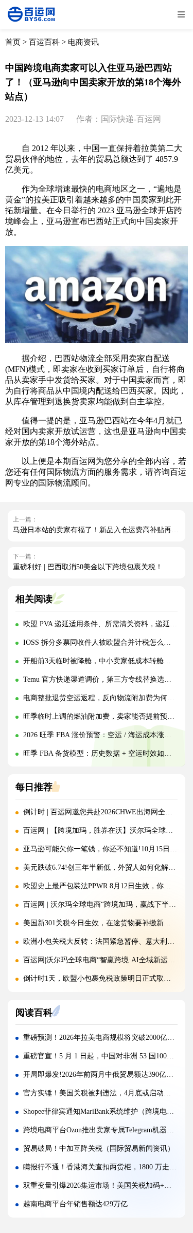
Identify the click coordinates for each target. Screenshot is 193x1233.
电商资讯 (83, 42)
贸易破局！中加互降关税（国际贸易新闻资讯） (98, 1148)
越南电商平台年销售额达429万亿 (75, 1204)
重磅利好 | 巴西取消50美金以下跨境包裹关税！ (88, 567)
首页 (13, 42)
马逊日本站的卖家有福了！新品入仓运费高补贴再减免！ (103, 530)
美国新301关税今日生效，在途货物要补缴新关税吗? (105, 923)
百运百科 (44, 42)
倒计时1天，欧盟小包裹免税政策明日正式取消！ (100, 978)
